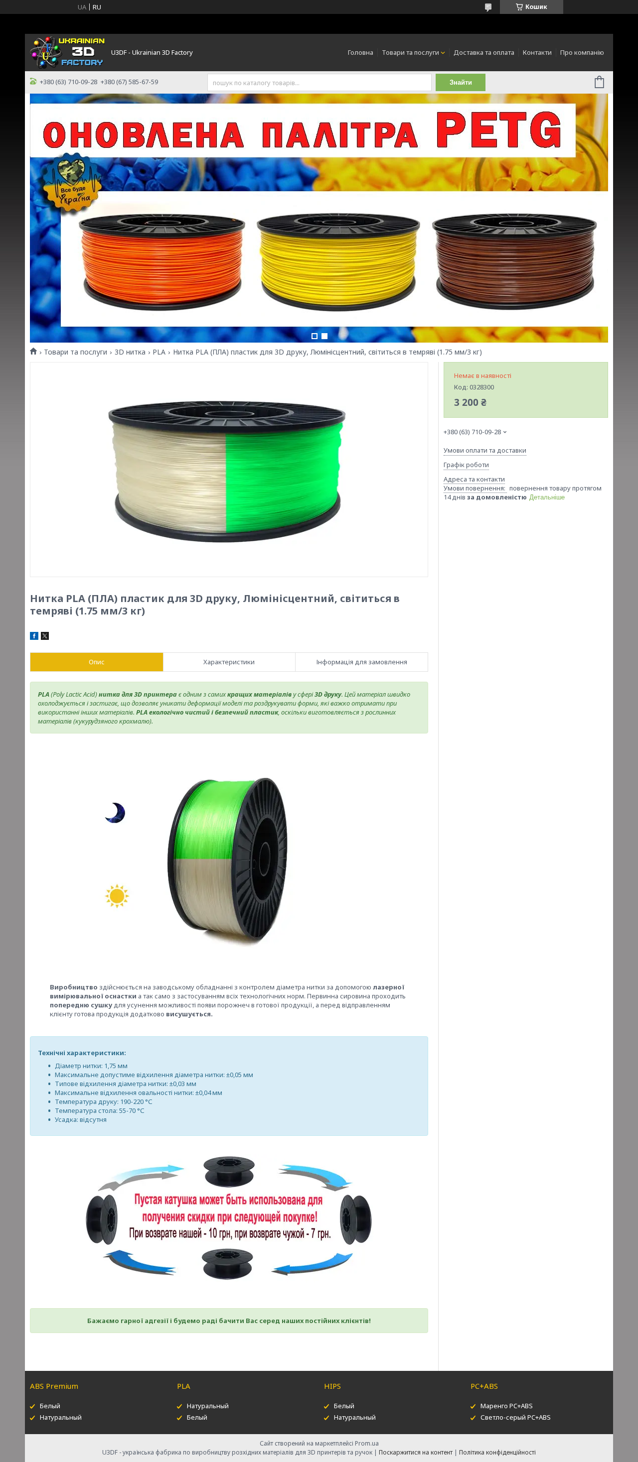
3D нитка (130, 352)
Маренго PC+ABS (506, 1405)
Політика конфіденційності (497, 1452)
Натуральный (61, 1417)
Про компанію (582, 52)
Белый (50, 1405)
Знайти (461, 82)
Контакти (537, 52)
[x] (45, 637)
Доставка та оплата (484, 52)
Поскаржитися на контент (416, 1452)
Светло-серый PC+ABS (515, 1417)
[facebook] (34, 637)
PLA (159, 352)
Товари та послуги (410, 52)
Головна (360, 52)
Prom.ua (367, 1443)
